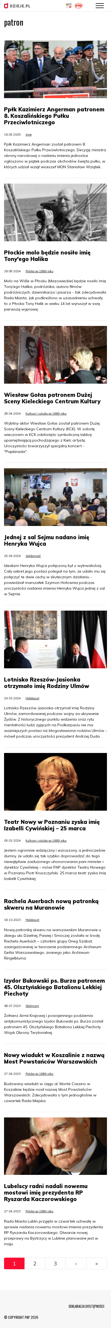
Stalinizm (32, 1006)
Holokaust (32, 698)
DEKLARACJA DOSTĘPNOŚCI (86, 1306)
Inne (29, 134)
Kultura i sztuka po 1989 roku (46, 413)
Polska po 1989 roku (39, 271)
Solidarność (33, 556)
